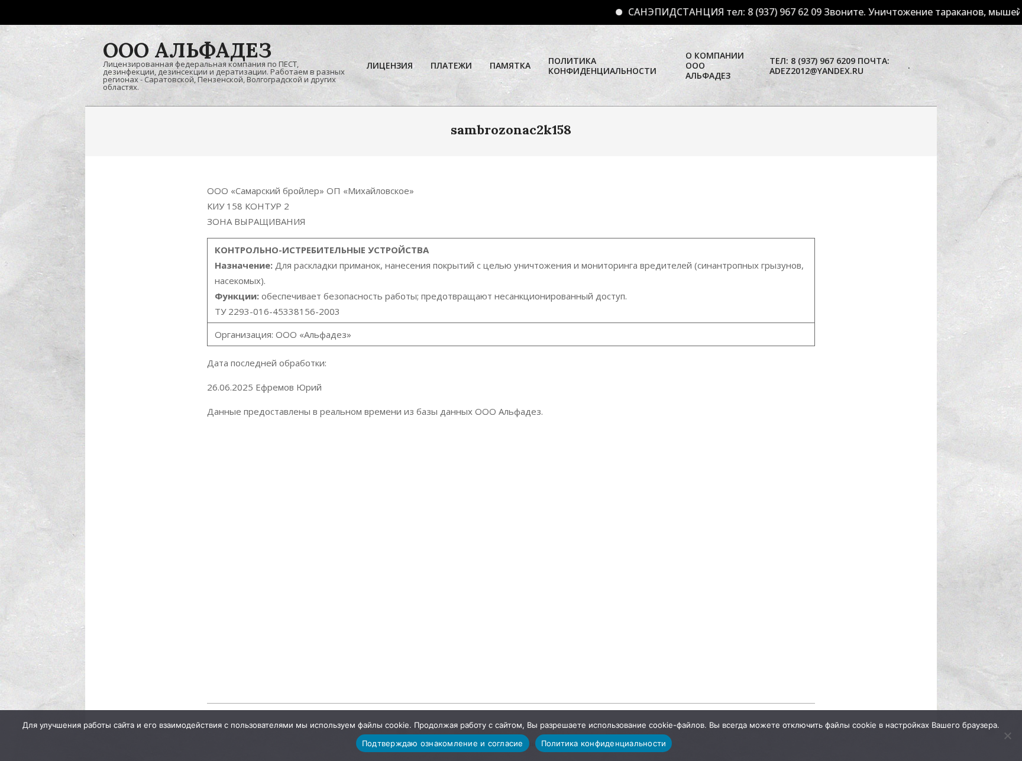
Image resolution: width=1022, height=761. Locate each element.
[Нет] (1007, 735)
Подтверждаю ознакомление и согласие (442, 743)
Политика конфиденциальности (604, 743)
